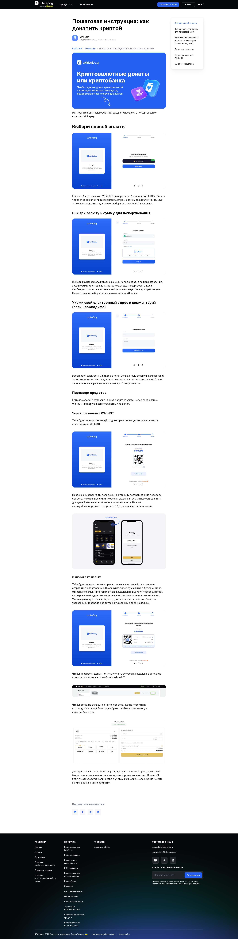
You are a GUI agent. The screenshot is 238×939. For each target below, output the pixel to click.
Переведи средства (184, 49)
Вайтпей (77, 48)
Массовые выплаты (73, 891)
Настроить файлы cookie (103, 934)
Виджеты (68, 886)
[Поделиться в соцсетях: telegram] (90, 812)
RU (202, 4)
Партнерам (40, 857)
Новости (90, 48)
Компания (85, 4)
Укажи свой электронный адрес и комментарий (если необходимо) (187, 41)
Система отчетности (73, 902)
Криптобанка (70, 881)
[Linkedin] (173, 860)
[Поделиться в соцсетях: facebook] (82, 812)
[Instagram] (155, 860)
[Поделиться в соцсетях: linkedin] (75, 812)
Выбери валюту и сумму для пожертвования (186, 30)
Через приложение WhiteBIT (184, 56)
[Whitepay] (44, 4)
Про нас (38, 847)
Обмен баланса (71, 896)
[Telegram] (164, 860)
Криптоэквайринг (72, 855)
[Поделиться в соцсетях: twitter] (98, 812)
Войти (188, 4)
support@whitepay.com (162, 847)
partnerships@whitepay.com (164, 852)
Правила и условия (43, 870)
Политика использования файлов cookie (45, 878)
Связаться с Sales (102, 847)
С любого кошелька (184, 64)
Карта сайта (124, 934)
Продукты (65, 4)
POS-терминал (71, 868)
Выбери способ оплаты (186, 23)
